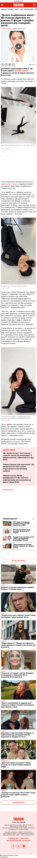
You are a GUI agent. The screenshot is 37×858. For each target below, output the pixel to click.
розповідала (15, 441)
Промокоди (26, 840)
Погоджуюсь (4, 857)
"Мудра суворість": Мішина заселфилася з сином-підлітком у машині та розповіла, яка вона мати (18, 645)
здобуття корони (12, 184)
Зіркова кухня (28, 9)
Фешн (16, 9)
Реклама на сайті (13, 838)
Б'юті (21, 9)
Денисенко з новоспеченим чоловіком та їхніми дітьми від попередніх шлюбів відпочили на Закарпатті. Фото (17, 735)
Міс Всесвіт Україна (7, 489)
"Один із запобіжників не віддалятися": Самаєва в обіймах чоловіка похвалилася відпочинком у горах (17, 705)
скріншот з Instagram (5, 148)
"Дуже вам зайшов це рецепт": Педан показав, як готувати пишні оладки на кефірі (16, 765)
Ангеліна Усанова (21, 71)
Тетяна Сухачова (6, 28)
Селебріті (4, 9)
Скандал (10, 9)
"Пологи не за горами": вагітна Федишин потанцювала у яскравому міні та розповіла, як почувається (17, 675)
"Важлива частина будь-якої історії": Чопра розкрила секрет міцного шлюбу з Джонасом (18, 795)
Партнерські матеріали (14, 840)
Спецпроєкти (24, 838)
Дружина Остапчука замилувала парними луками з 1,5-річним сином (17, 588)
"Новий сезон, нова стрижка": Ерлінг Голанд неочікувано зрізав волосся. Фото (18, 616)
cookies (16, 855)
